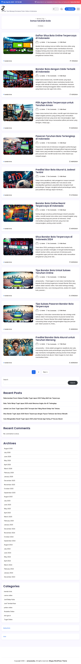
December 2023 (9, 577)
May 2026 (7, 460)
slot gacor (7, 615)
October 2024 (8, 537)
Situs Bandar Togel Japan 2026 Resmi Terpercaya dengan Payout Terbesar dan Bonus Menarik (35, 414)
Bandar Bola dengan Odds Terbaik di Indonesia (55, 70)
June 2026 (7, 456)
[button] (55, 9)
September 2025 (9, 493)
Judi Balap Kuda (9, 599)
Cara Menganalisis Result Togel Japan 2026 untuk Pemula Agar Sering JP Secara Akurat (33, 419)
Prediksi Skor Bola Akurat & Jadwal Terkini (55, 171)
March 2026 (8, 468)
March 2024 (8, 565)
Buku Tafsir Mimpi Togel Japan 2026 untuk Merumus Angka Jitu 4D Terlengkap (30, 403)
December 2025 (9, 480)
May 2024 (7, 557)
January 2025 (8, 525)
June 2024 (7, 553)
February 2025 (9, 521)
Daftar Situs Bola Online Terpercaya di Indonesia (56, 37)
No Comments (52, 42)
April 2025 (7, 513)
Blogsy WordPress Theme (58, 661)
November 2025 (9, 485)
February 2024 (9, 569)
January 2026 (8, 477)
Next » (45, 372)
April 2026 (7, 465)
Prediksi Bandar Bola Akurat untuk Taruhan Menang (55, 339)
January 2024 (8, 573)
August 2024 (8, 545)
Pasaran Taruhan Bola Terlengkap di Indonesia (55, 137)
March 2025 (8, 517)
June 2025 (7, 505)
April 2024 (7, 561)
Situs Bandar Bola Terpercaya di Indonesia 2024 (54, 238)
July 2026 (7, 452)
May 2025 (7, 509)
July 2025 (7, 501)
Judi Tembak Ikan (10, 603)
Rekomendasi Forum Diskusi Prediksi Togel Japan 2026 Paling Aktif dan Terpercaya (31, 398)
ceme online (8, 595)
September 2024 (9, 541)
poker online (8, 607)
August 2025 (8, 497)
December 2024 (9, 529)
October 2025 (8, 489)
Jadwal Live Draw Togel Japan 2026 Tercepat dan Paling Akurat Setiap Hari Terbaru (31, 408)
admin (43, 42)
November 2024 (9, 533)
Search (5, 380)
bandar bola (8, 591)
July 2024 (7, 549)
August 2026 (8, 448)
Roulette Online (9, 611)
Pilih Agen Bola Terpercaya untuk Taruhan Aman (54, 104)
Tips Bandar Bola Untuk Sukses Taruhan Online (53, 271)
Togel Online (8, 619)
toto (4, 636)
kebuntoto (6, 628)
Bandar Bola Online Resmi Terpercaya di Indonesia (50, 204)
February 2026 (9, 473)
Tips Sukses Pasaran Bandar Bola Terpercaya (55, 305)
